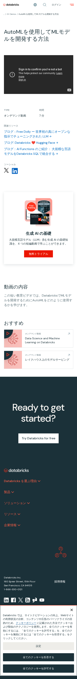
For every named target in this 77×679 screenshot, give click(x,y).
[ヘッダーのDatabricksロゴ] (11, 4)
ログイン (56, 4)
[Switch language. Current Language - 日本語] (35, 4)
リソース (10, 514)
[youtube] (41, 600)
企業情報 (10, 525)
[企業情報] (19, 525)
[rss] (27, 600)
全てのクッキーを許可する (38, 668)
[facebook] (13, 600)
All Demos (11, 14)
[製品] (12, 492)
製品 (7, 492)
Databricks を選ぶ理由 (20, 481)
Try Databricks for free (38, 438)
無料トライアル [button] (38, 254)
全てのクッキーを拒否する (38, 657)
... (3, 14)
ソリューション (15, 503)
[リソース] (19, 514)
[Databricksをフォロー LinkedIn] (15, 171)
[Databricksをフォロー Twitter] (6, 171)
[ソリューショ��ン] (28, 503)
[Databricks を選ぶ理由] (39, 481)
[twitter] (20, 600)
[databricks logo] (16, 470)
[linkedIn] (6, 600)
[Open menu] (72, 5)
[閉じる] (71, 610)
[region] (38, 640)
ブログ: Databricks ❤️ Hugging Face (29, 143)
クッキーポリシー (26, 623)
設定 (38, 646)
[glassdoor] (34, 600)
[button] (44, 4)
